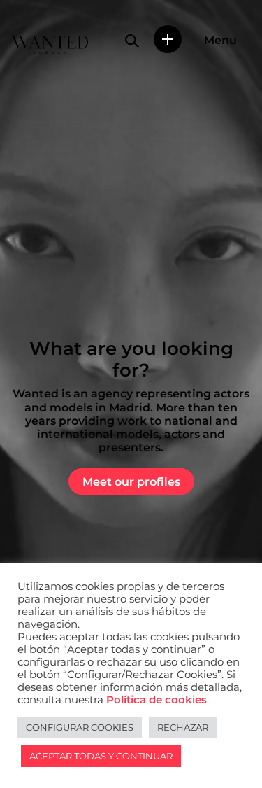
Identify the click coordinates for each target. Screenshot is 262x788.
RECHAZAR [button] (182, 727)
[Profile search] (132, 40)
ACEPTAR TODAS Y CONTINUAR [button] (101, 755)
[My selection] (168, 39)
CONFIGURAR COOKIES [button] (79, 727)
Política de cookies (156, 700)
